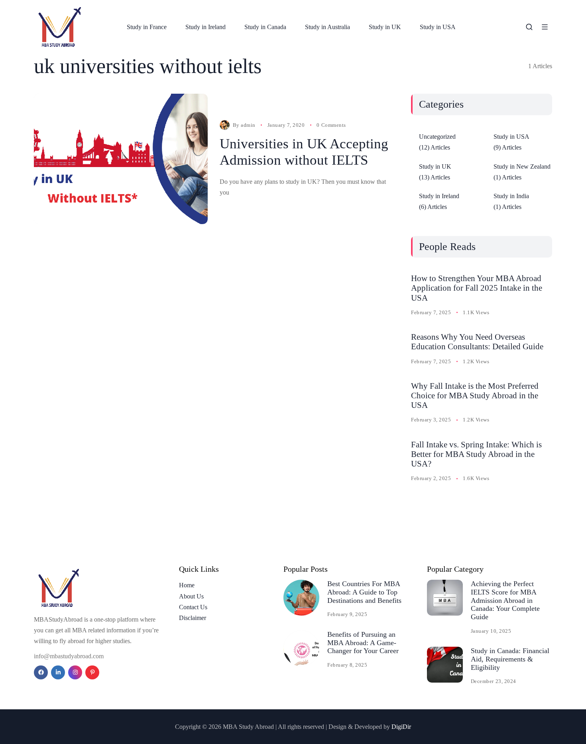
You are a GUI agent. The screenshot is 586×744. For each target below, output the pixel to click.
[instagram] (75, 672)
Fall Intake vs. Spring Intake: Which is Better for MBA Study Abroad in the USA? (476, 454)
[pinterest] (92, 672)
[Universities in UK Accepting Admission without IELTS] (121, 159)
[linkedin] (58, 672)
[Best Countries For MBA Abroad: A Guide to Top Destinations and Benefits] (301, 598)
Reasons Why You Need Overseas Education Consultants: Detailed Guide (477, 341)
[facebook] (41, 672)
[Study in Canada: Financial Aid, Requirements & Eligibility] (445, 665)
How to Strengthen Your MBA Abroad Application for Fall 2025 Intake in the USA (476, 288)
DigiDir (401, 726)
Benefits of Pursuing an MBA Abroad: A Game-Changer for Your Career (363, 642)
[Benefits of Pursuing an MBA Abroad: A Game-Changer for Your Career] (301, 648)
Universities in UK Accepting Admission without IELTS (304, 151)
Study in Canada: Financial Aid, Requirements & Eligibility (510, 659)
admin (248, 125)
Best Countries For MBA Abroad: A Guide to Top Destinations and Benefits (364, 592)
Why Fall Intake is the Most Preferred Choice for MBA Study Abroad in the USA (475, 395)
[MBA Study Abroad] (61, 27)
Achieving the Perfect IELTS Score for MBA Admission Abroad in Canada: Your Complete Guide (505, 600)
